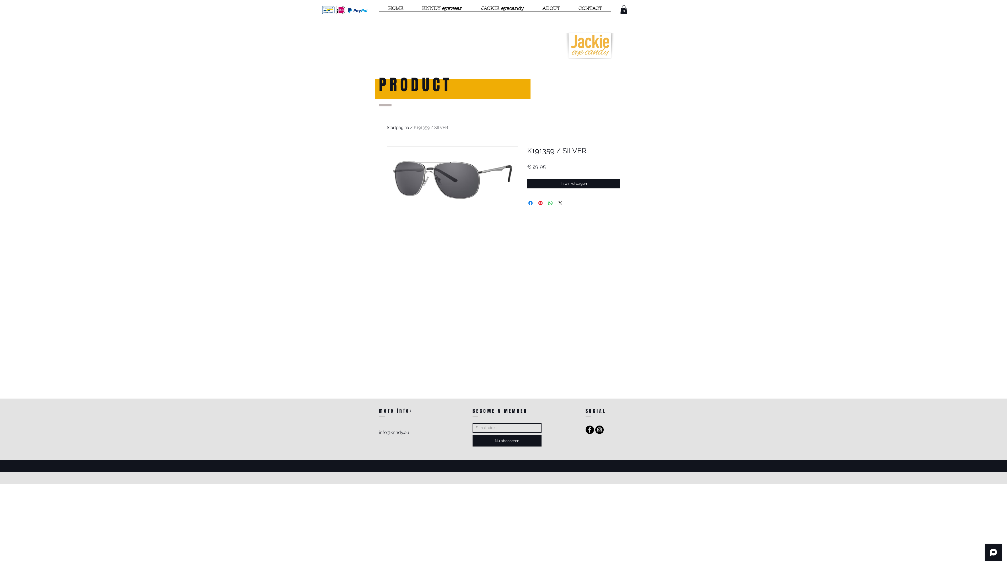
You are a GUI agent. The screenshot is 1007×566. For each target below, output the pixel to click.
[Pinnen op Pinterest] (540, 203)
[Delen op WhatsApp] (550, 203)
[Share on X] (560, 203)
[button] (623, 9)
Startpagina (398, 127)
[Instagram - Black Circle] (599, 430)
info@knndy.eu (394, 432)
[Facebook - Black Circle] (590, 430)
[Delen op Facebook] (530, 203)
